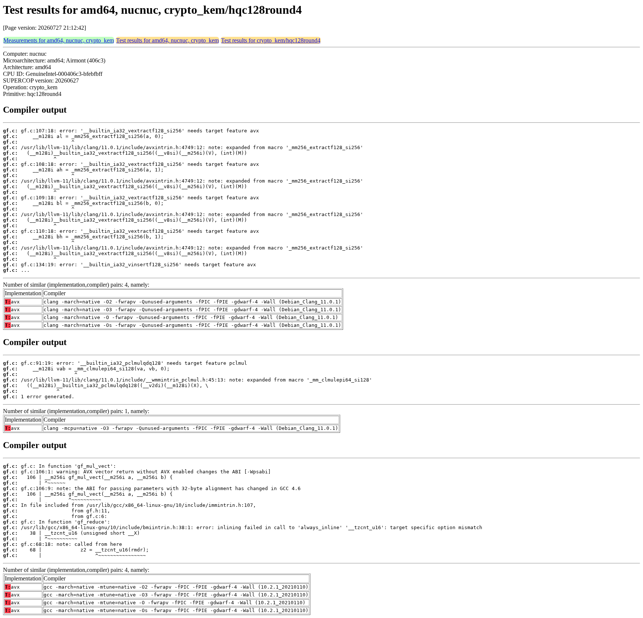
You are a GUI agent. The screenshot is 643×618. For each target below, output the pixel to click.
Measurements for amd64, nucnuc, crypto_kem (58, 40)
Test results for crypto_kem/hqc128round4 (270, 40)
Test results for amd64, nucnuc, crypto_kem (167, 40)
